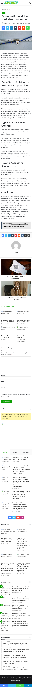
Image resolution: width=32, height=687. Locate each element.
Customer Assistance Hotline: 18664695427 (23, 321)
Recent (5, 452)
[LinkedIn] (9, 235)
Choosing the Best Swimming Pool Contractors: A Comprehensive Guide (21, 606)
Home (4, 9)
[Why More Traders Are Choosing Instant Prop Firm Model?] (6, 616)
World (8, 9)
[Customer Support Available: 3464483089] (24, 330)
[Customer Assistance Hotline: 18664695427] (24, 315)
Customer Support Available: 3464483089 (22, 337)
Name (3, 375)
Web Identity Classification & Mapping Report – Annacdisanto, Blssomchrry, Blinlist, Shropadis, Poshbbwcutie (21, 469)
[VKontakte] (22, 235)
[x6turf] (11, 2)
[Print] (28, 235)
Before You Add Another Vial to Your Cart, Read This (7, 539)
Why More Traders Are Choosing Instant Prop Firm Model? (21, 615)
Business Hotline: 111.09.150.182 (6, 336)
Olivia (5, 23)
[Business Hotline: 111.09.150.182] (8, 330)
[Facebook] (3, 235)
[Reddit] (19, 235)
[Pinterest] (16, 235)
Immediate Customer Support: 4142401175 (8, 321)
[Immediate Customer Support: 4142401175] (8, 315)
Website (3, 388)
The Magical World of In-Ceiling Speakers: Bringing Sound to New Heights (20, 598)
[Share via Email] (25, 235)
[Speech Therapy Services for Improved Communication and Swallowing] (6, 590)
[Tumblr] (12, 235)
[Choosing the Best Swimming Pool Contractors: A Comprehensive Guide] (6, 607)
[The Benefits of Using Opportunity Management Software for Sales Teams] (6, 626)
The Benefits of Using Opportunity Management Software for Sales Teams (20, 623)
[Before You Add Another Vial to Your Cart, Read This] (6, 460)
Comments (26, 452)
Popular (15, 452)
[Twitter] (6, 235)
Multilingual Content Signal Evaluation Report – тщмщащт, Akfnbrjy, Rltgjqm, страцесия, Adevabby (21, 494)
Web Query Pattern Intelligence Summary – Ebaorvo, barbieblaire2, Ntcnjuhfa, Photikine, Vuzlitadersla (19, 506)
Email (3, 381)
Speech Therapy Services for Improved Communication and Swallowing (21, 588)
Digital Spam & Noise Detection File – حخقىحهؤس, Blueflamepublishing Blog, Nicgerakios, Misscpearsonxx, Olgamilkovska (8, 568)
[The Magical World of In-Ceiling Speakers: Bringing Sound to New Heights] (6, 599)
